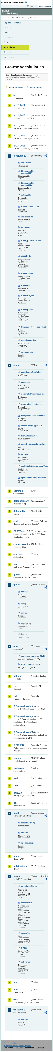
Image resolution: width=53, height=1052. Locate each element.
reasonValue (26, 903)
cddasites (25, 382)
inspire (17, 758)
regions (24, 454)
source (24, 613)
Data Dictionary (24, 18)
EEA (15, 2)
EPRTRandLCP (21, 531)
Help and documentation (13, 23)
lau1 (15, 778)
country (24, 1019)
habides (17, 676)
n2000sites (25, 286)
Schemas (7, 42)
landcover (18, 768)
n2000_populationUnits (26, 241)
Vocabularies (9, 47)
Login (31, 6)
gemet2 (17, 584)
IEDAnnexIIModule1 (22, 706)
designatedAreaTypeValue (26, 394)
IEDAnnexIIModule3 (22, 716)
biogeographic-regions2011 (26, 184)
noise (16, 856)
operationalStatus (26, 886)
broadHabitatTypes (26, 823)
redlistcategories (26, 340)
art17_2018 (19, 145)
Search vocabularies (16, 87)
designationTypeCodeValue (26, 416)
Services (7, 52)
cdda (16, 365)
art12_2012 (19, 105)
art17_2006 (19, 125)
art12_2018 (19, 115)
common (18, 491)
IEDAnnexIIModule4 (22, 732)
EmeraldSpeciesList (26, 207)
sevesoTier (26, 933)
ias (15, 686)
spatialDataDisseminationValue (26, 466)
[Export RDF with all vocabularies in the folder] (46, 156)
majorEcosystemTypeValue (26, 444)
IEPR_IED (18, 745)
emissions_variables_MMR (26, 656)
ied (15, 696)
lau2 (15, 785)
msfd (16, 813)
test (15, 982)
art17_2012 (19, 135)
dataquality (26, 195)
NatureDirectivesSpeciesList (26, 327)
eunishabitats (26, 217)
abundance (26, 163)
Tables (6, 33)
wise (15, 999)
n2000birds (26, 256)
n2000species (26, 310)
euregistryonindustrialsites (22, 544)
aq (14, 95)
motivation (26, 227)
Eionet (14, 18)
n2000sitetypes (26, 296)
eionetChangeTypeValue (26, 426)
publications (20, 866)
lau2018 (17, 793)
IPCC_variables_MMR (26, 664)
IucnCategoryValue (26, 436)
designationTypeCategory (26, 404)
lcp (15, 803)
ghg (15, 646)
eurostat (17, 554)
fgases (17, 574)
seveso (17, 876)
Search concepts (36, 87)
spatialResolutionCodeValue (26, 478)
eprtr (16, 521)
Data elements (10, 37)
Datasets (7, 28)
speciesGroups (26, 843)
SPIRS (24, 948)
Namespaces (9, 57)
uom (15, 989)
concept (24, 591)
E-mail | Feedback (11, 1043)
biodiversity (19, 156)
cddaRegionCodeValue (26, 372)
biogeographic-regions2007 (26, 172)
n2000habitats (26, 273)
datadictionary (21, 501)
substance (25, 962)
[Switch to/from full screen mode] (36, 6)
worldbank (19, 1009)
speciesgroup (26, 352)
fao (15, 564)
